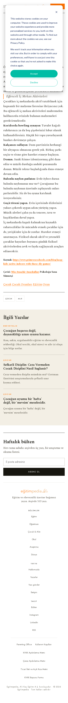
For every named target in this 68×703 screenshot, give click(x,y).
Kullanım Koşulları (43, 644)
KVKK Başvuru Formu (34, 677)
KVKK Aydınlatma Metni (34, 652)
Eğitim (37, 284)
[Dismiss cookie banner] (56, 12)
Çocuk (7, 284)
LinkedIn (34, 622)
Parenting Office (24, 644)
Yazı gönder (34, 584)
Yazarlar (34, 577)
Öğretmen (34, 524)
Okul (34, 539)
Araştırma (34, 546)
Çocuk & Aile (34, 531)
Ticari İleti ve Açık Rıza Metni (34, 669)
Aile (20, 298)
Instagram (34, 614)
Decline (34, 82)
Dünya (34, 554)
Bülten (34, 607)
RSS (34, 630)
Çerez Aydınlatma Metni (34, 661)
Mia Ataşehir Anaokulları (25, 272)
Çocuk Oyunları (22, 284)
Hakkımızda (34, 569)
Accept (34, 73)
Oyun (46, 284)
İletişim (34, 592)
